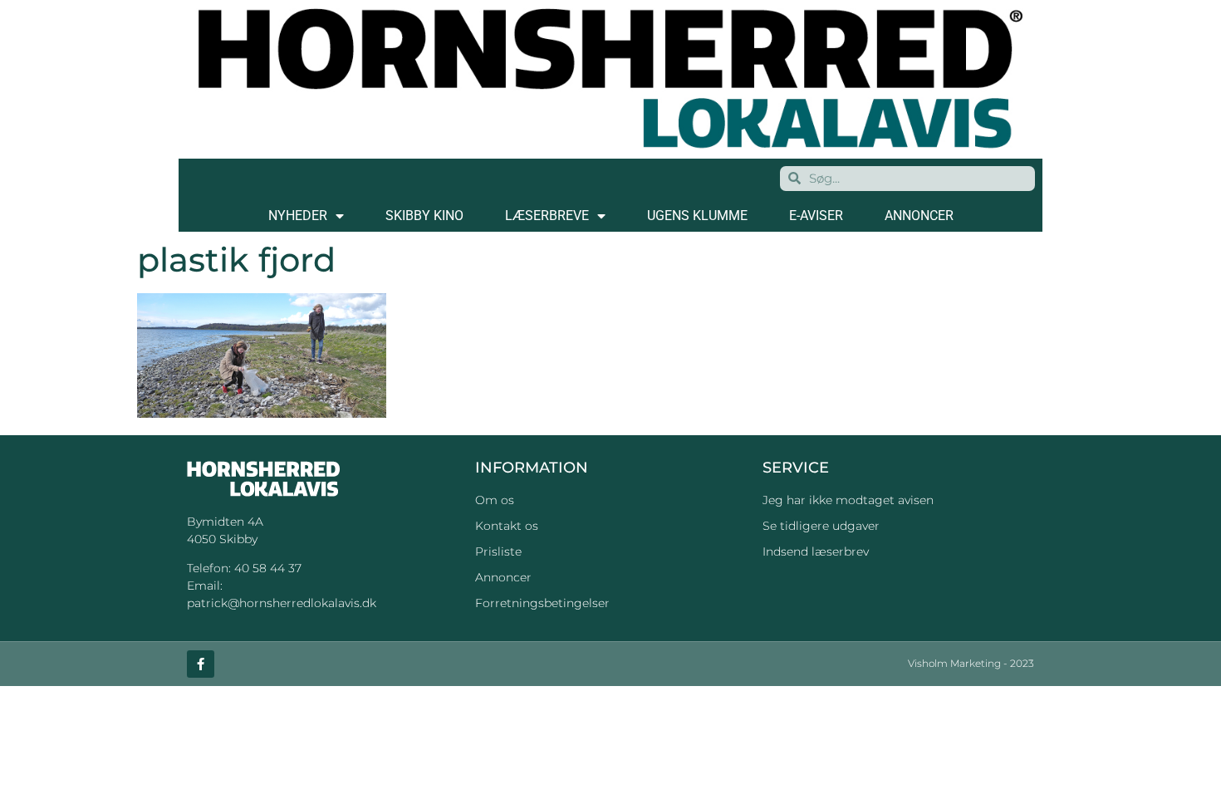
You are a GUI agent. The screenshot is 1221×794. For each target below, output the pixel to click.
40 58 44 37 (268, 568)
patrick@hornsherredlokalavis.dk (281, 603)
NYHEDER (297, 215)
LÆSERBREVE (547, 215)
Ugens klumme (697, 215)
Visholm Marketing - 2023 (971, 663)
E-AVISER (816, 215)
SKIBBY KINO (424, 215)
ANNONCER (919, 215)
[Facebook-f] (200, 664)
